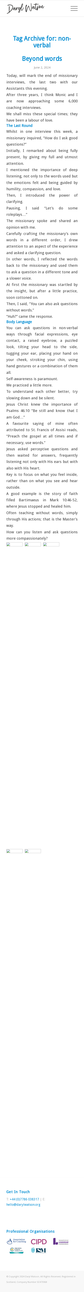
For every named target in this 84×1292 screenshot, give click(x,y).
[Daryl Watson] (34, 8)
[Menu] (72, 8)
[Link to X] (68, 1287)
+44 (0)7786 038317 (24, 1199)
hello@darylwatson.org (23, 1205)
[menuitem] (72, 8)
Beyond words (42, 58)
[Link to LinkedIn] (75, 1287)
